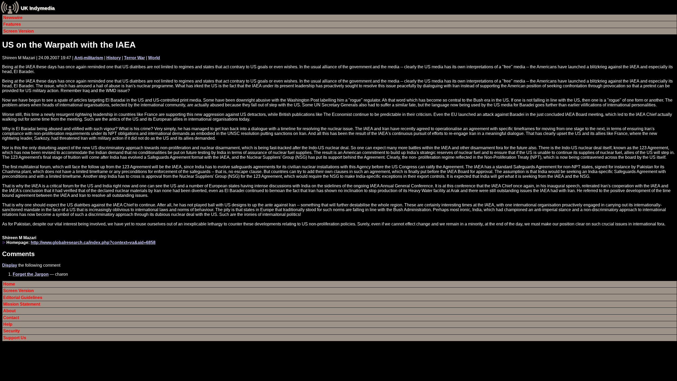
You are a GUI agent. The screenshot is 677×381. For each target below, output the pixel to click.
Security (11, 331)
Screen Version (18, 31)
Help (7, 324)
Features (12, 24)
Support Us (14, 337)
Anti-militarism (88, 58)
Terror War (134, 58)
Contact (11, 317)
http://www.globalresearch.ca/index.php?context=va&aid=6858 (93, 242)
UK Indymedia (38, 8)
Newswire (12, 17)
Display (9, 265)
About (9, 311)
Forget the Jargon (31, 274)
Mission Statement (21, 304)
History (113, 58)
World (154, 58)
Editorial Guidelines (22, 297)
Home (9, 284)
